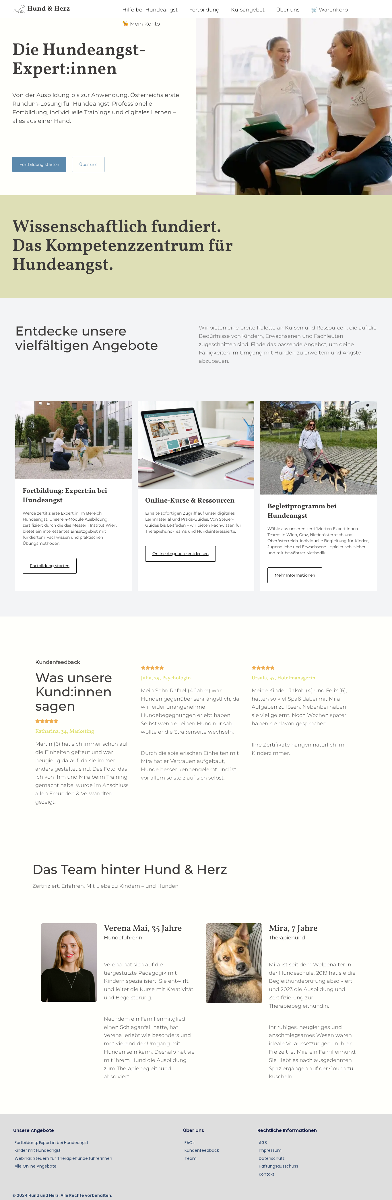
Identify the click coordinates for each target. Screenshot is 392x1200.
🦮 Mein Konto (141, 24)
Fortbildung (204, 10)
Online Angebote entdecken (180, 553)
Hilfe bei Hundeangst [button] (150, 10)
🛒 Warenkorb (329, 10)
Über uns (288, 10)
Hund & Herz (48, 9)
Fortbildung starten (49, 565)
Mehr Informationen (295, 575)
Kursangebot (248, 10)
